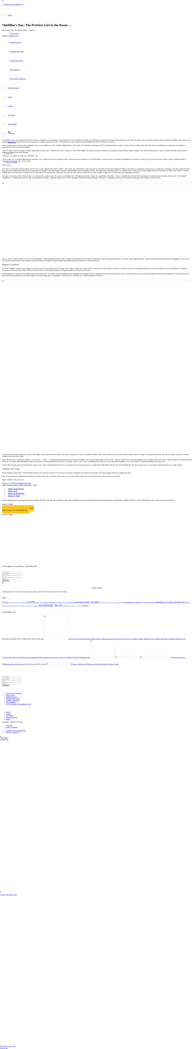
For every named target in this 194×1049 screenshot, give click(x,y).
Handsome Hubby (12, 485)
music (189, 603)
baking (17, 602)
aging (5, 602)
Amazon (12, 602)
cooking (23, 603)
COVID (30, 602)
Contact (8, 714)
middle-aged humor (145, 603)
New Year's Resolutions (10, 606)
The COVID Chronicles (14, 693)
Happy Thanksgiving (106, 602)
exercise (39, 603)
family (45, 603)
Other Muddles (11, 702)
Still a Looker (10, 695)
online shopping (33, 606)
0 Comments (18, 483)
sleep (65, 606)
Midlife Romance (11, 697)
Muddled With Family (13, 699)
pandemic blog (51, 605)
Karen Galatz (27, 483)
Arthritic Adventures (12, 700)
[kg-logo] (12, 4)
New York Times (23, 606)
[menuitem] (99, 731)
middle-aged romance (25, 485)
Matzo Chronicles (11, 717)
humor (115, 603)
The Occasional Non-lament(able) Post (18, 704)
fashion (52, 603)
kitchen (121, 603)
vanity (35, 485)
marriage (129, 602)
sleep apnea (70, 606)
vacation (77, 606)
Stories (8, 719)
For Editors (9, 716)
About (8, 712)
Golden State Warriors (65, 603)
